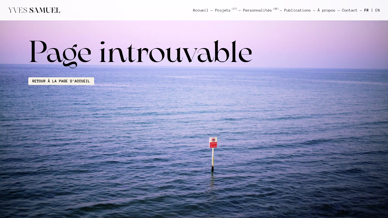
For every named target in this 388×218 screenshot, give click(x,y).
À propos (326, 10)
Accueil (201, 10)
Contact (350, 10)
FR (366, 10)
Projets (225, 10)
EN (377, 10)
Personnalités (260, 10)
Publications (297, 10)
